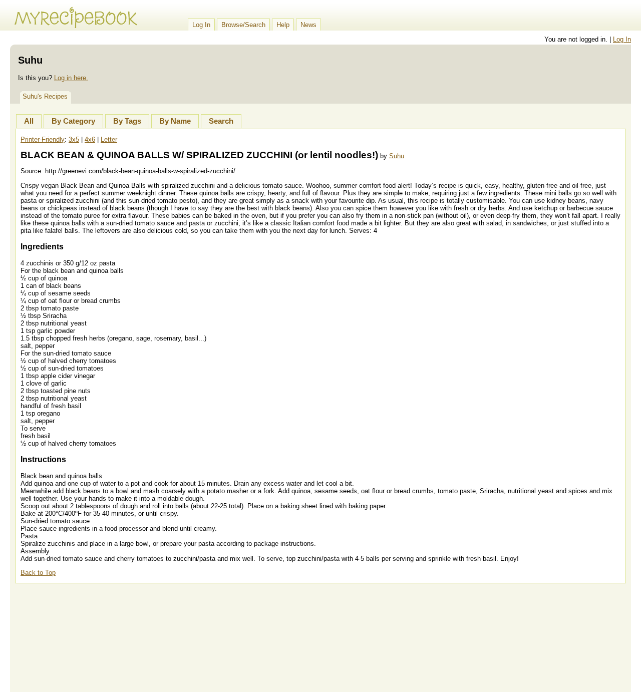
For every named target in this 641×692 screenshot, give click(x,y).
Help (282, 25)
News (308, 25)
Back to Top (38, 572)
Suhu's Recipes (45, 96)
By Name (175, 121)
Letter (109, 139)
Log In (201, 25)
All (29, 121)
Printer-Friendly (43, 139)
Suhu (396, 156)
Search (221, 121)
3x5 (74, 139)
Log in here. (71, 78)
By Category (73, 121)
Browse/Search (243, 25)
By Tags (127, 121)
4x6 (90, 139)
